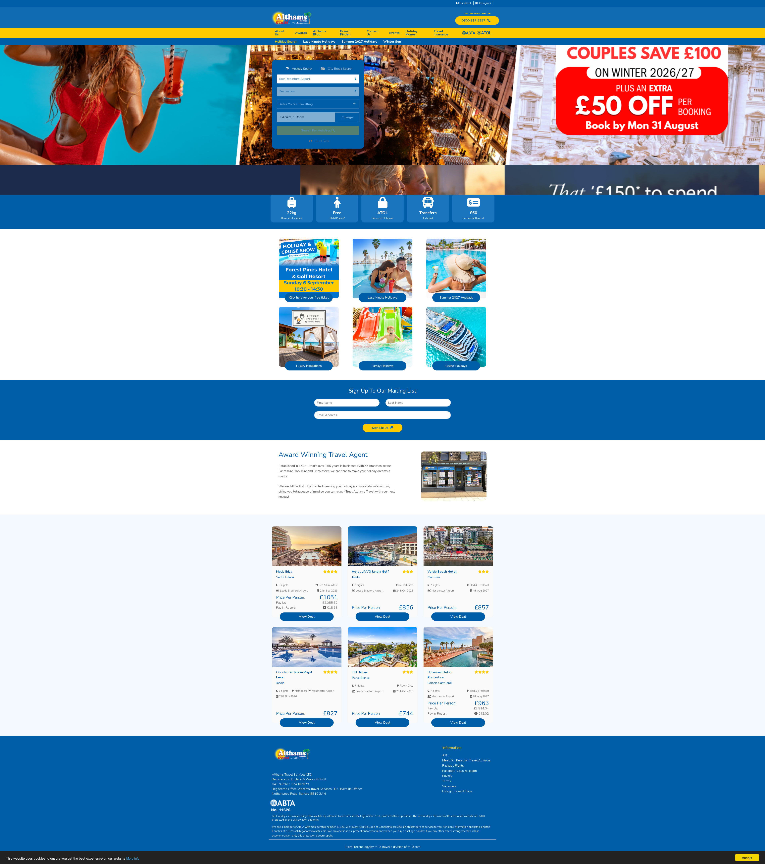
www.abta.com (317, 831)
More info (132, 858)
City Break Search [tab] (339, 69)
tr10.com (414, 847)
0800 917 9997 (473, 20)
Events (394, 33)
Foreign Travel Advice (457, 791)
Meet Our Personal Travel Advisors (466, 760)
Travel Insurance (441, 33)
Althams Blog (319, 33)
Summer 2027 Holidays (359, 41)
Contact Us (373, 33)
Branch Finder (345, 33)
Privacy (447, 776)
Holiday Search (286, 41)
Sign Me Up (380, 428)
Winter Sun (392, 41)
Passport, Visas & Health (459, 771)
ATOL (446, 755)
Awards (301, 33)
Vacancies (449, 786)
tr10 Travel (382, 847)
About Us (279, 33)
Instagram (485, 3)
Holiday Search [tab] (302, 69)
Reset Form (321, 141)
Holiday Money (411, 33)
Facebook (465, 3)
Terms (446, 781)
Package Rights (453, 765)
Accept (747, 857)
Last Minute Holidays (319, 41)
